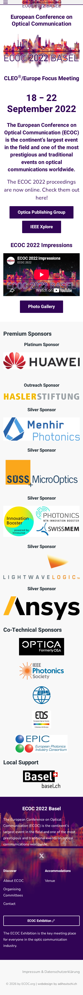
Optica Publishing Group (41, 212)
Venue (50, 880)
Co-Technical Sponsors (32, 630)
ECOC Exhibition (39, 920)
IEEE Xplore (41, 227)
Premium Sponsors (27, 334)
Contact (9, 903)
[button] (5, 2)
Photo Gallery (41, 306)
